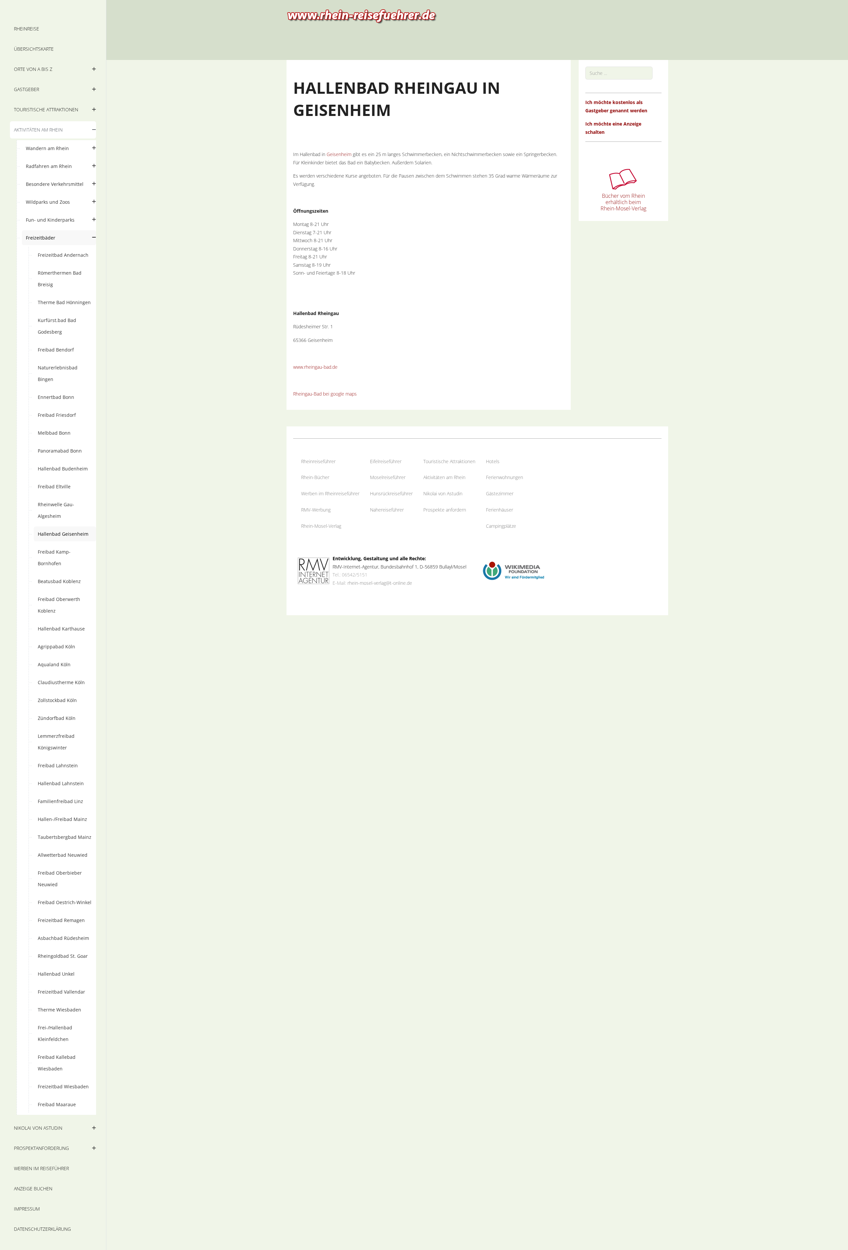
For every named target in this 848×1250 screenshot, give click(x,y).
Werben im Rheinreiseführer (330, 493)
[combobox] (619, 73)
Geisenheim (339, 154)
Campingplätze (501, 526)
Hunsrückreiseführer (391, 493)
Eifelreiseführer (385, 461)
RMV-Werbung (316, 510)
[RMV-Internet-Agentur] (313, 570)
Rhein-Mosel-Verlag (321, 526)
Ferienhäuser (499, 510)
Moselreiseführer (387, 477)
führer (329, 461)
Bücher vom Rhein (623, 195)
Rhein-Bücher (315, 477)
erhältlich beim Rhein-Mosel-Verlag (623, 205)
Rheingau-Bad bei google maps (325, 394)
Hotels (493, 461)
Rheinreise (312, 461)
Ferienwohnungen (504, 477)
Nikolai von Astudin (442, 493)
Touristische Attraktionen (449, 461)
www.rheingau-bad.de (315, 367)
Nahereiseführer (387, 510)
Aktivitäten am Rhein (444, 477)
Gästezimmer (499, 493)
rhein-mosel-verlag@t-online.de (379, 583)
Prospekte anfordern (444, 510)
